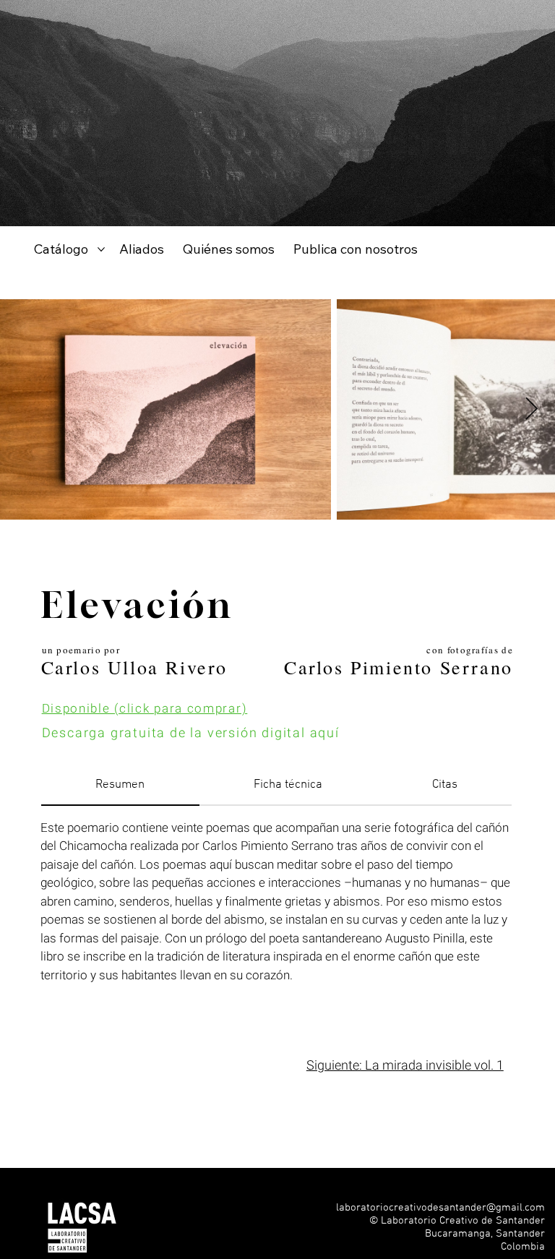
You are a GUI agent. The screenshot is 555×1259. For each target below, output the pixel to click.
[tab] (120, 786)
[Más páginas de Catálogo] (101, 249)
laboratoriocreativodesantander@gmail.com (440, 1207)
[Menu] (527, 1241)
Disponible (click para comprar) (145, 709)
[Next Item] (531, 409)
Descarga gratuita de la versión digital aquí (191, 733)
